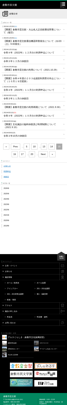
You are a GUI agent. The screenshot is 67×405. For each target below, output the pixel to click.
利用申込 (7, 171)
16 (14, 154)
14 (51, 146)
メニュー (63, 5)
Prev (15, 146)
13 (44, 146)
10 (34, 146)
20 (32, 154)
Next (43, 154)
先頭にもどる (61, 256)
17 (22, 154)
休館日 (6, 177)
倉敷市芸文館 (22, 4)
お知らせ (7, 166)
